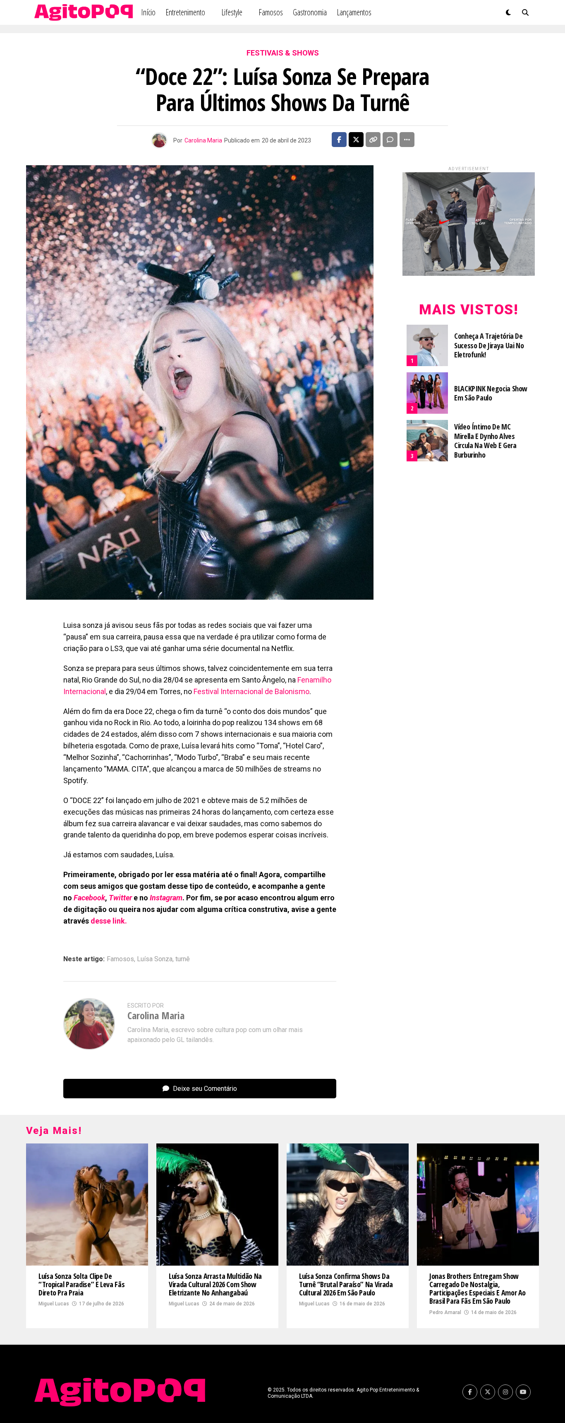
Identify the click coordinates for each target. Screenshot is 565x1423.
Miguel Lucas (53, 1304)
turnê (182, 959)
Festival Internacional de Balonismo (251, 691)
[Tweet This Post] (356, 139)
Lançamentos (354, 12)
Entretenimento (185, 12)
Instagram (166, 897)
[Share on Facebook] (339, 139)
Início (148, 12)
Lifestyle (231, 12)
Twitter (120, 897)
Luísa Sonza (154, 959)
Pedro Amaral (445, 1312)
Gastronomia (310, 12)
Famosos (271, 12)
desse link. (109, 921)
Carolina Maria (203, 140)
